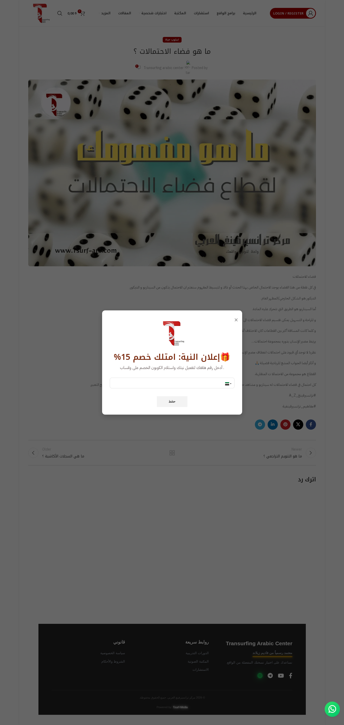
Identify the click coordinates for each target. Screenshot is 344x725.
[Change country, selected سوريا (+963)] (229, 384)
